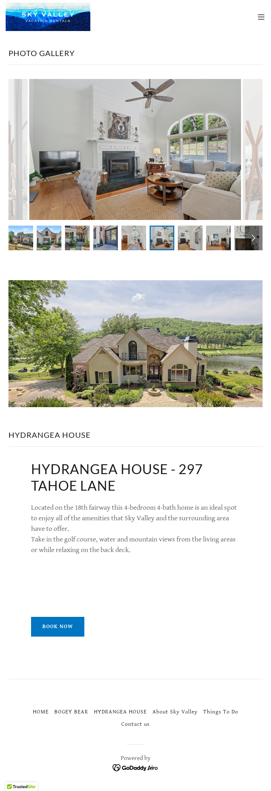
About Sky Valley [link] (175, 712)
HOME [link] (41, 712)
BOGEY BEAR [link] (71, 712)
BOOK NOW (57, 626)
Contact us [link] (135, 724)
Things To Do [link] (220, 712)
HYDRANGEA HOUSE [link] (120, 712)
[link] (48, 17)
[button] (261, 17)
